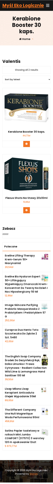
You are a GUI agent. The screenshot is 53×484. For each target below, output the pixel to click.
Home (26, 39)
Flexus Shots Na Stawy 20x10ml (26, 198)
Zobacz (29, 143)
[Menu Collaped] (48, 5)
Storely (34, 474)
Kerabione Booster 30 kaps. (26, 131)
